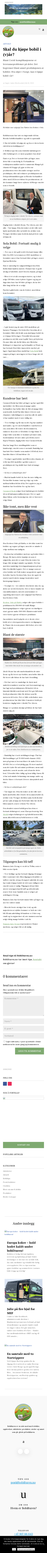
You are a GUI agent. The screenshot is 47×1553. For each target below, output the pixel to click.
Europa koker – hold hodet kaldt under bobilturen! (21, 1246)
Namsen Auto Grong (11, 924)
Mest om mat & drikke (12, 1189)
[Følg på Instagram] (10, 1084)
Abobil (5, 814)
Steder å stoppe (9, 1197)
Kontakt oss (23, 1145)
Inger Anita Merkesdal (14, 83)
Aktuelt (7, 44)
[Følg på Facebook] (5, 1084)
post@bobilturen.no (27, 22)
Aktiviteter (7, 1171)
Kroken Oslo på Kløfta (12, 602)
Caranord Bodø (9, 491)
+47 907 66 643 (23, 1534)
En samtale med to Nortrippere (20, 1356)
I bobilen (6, 1186)
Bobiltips (6, 1178)
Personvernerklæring (26, 1549)
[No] (44, 1544)
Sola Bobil (34, 351)
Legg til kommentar (29, 1051)
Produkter (7, 1193)
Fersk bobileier (9, 1182)
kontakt (37, 959)
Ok (14, 1549)
